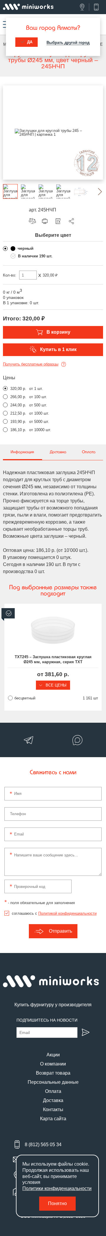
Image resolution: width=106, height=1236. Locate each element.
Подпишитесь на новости (46, 1020)
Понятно (57, 1203)
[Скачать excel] (59, 221)
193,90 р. (18, 421)
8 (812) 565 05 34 (43, 1144)
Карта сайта (53, 1118)
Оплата (53, 1091)
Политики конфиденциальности (57, 1188)
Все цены (55, 685)
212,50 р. (18, 413)
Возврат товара (53, 1072)
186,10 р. (18, 430)
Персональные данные (53, 1082)
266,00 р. (18, 397)
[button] (95, 191)
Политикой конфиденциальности (67, 913)
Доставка (53, 1100)
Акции (53, 1054)
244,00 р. (18, 405)
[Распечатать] (46, 221)
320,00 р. (18, 388)
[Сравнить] (34, 221)
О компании (53, 1063)
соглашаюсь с (54, 913)
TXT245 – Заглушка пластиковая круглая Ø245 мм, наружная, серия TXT (53, 659)
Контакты (53, 1109)
